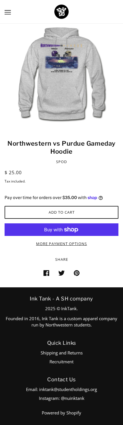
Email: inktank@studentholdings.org (61, 389)
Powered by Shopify (61, 413)
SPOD (61, 161)
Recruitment (61, 361)
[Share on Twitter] (61, 272)
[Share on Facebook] (46, 272)
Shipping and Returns (62, 353)
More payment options (61, 243)
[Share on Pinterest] (76, 272)
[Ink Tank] (61, 11)
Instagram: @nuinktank (61, 398)
